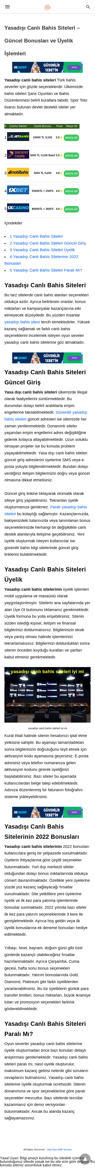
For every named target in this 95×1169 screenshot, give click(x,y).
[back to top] (85, 1159)
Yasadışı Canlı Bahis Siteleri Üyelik (42, 250)
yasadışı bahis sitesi (22, 322)
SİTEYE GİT (71, 138)
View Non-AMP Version (59, 1149)
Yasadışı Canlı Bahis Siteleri (36, 236)
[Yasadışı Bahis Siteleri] (47, 7)
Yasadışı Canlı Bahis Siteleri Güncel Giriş (48, 243)
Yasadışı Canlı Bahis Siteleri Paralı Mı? (46, 270)
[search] (88, 6)
